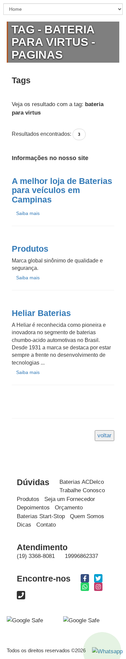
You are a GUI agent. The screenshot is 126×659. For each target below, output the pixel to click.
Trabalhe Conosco (82, 490)
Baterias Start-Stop (41, 516)
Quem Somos (87, 516)
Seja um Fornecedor (69, 499)
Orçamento (69, 507)
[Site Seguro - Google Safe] (81, 620)
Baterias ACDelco (81, 482)
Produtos (28, 499)
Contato (46, 525)
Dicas (24, 525)
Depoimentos (33, 507)
